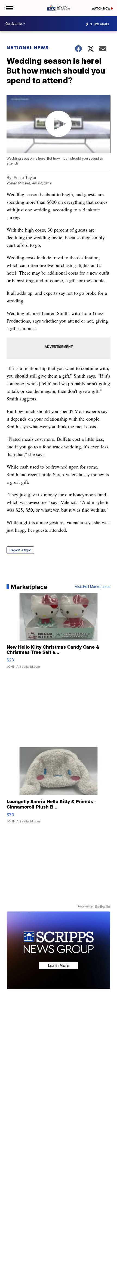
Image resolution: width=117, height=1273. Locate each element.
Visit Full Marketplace (92, 587)
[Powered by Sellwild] (102, 907)
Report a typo (20, 550)
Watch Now (101, 8)
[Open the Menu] (9, 8)
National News (28, 47)
